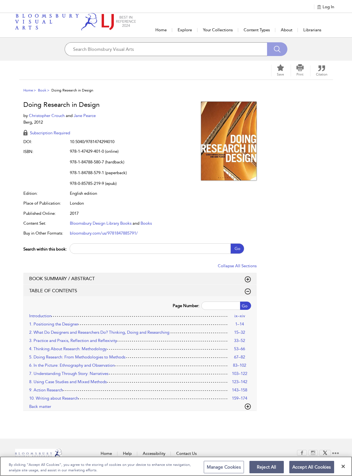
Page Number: (186, 305)
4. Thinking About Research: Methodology (68, 348)
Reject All (266, 467)
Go (237, 248)
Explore (185, 29)
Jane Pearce (85, 115)
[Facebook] (302, 452)
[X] (325, 452)
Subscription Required (49, 132)
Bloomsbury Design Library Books (100, 223)
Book (42, 90)
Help (127, 453)
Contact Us (186, 453)
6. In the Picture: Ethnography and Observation (72, 365)
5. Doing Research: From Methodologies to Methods (77, 357)
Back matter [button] (40, 406)
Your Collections (218, 29)
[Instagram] (313, 452)
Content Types (257, 29)
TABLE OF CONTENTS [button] (53, 290)
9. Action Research (46, 390)
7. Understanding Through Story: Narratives (68, 373)
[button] (300, 70)
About (286, 29)
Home (161, 29)
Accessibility (154, 453)
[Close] (343, 466)
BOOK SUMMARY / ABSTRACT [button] (62, 278)
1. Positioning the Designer (53, 324)
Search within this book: (45, 249)
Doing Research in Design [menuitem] (72, 90)
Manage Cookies (224, 467)
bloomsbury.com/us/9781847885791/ (104, 233)
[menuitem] (302, 453)
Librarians (312, 29)
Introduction (40, 315)
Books (146, 223)
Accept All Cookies (311, 467)
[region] (176, 466)
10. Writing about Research (53, 398)
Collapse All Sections (237, 265)
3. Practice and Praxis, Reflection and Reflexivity (73, 340)
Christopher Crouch (47, 115)
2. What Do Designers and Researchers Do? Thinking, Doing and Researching (99, 332)
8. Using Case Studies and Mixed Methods (68, 381)
